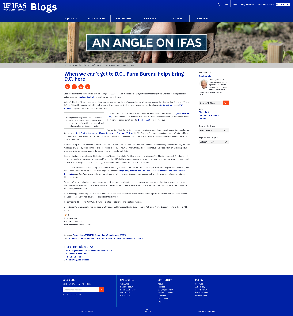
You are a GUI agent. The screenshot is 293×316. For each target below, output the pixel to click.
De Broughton (166, 105)
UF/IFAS (122, 235)
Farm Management (110, 235)
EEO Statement (201, 295)
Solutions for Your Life (209, 115)
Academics (78, 235)
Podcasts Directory (165, 292)
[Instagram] (84, 294)
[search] (226, 103)
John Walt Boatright (87, 97)
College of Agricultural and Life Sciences (135, 171)
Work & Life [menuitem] (150, 19)
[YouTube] (76, 294)
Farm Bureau (100, 238)
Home (234, 4)
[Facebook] (63, 294)
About (226, 4)
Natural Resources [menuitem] (97, 19)
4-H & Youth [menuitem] (176, 19)
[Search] (219, 5)
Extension (68, 108)
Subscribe (284, 4)
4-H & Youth (125, 295)
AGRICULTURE (89, 235)
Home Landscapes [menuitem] (124, 19)
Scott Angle (76, 65)
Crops (99, 235)
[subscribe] (101, 289)
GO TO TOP (147, 311)
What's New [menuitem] (203, 19)
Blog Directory (247, 4)
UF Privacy (199, 284)
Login (160, 301)
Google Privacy (201, 290)
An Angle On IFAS (77, 238)
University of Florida (204, 311)
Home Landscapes (128, 290)
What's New (163, 298)
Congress (89, 238)
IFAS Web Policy (202, 292)
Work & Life (125, 292)
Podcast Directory (266, 4)
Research (110, 238)
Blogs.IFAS (204, 112)
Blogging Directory (165, 290)
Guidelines (162, 295)
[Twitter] (67, 294)
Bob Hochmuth (144, 120)
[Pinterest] (71, 294)
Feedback (162, 287)
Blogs (43, 6)
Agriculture (124, 284)
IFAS (181, 105)
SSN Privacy (200, 287)
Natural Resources (128, 287)
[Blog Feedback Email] (80, 294)
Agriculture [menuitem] (71, 19)
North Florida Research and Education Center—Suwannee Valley (104, 133)
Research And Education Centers (129, 238)
